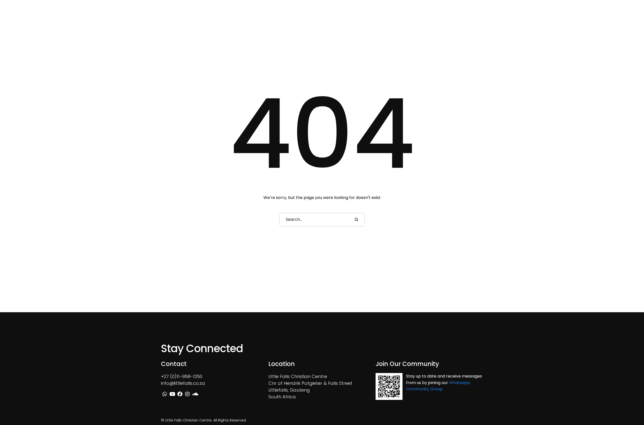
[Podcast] (590, 16)
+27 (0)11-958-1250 (181, 376)
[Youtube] (561, 16)
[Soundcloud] (583, 16)
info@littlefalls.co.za (183, 383)
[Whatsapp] (554, 16)
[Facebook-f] (569, 16)
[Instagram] (576, 16)
